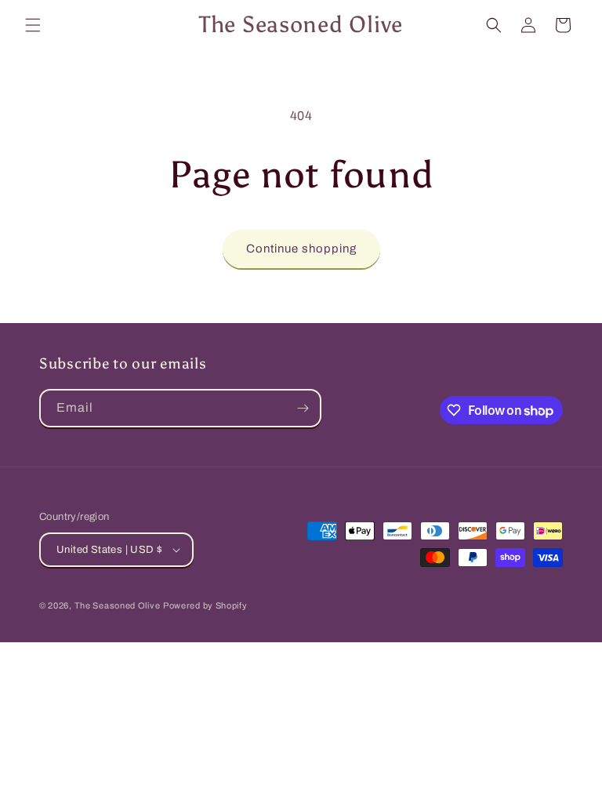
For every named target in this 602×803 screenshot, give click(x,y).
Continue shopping (301, 248)
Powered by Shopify (205, 605)
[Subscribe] (302, 408)
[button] (33, 25)
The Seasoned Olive (117, 605)
